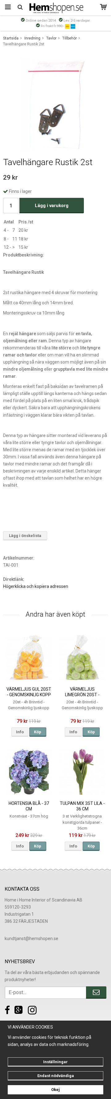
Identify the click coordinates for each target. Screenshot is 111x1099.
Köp (37, 732)
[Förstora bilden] (55, 104)
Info (20, 732)
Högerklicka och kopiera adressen (35, 586)
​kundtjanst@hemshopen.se (31, 938)
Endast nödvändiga (55, 1075)
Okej (55, 1089)
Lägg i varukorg (51, 205)
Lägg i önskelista (25, 535)
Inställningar (55, 1061)
